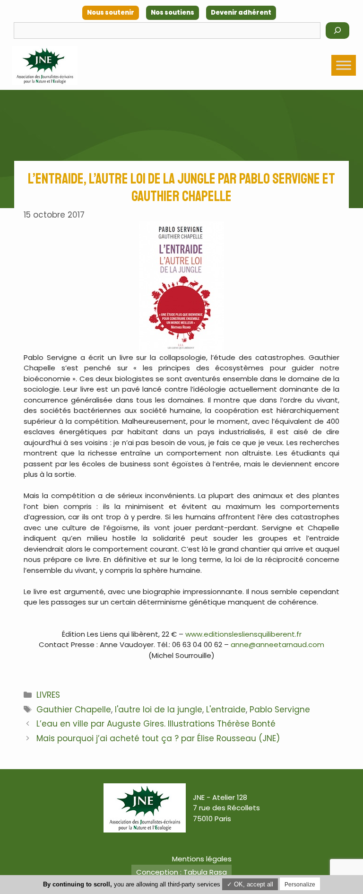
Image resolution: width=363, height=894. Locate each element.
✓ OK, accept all (250, 884)
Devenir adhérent (241, 12)
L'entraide (226, 709)
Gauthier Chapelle (73, 709)
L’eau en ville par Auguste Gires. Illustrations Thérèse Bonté (156, 723)
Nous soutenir (110, 12)
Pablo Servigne (280, 709)
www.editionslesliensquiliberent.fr (243, 634)
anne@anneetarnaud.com (277, 644)
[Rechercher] (337, 30)
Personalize (300, 884)
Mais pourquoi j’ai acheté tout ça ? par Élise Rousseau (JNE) (158, 738)
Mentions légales (202, 859)
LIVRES (48, 695)
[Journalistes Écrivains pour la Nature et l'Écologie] (45, 65)
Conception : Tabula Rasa (181, 872)
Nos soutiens (172, 12)
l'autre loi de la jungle (158, 709)
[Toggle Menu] (343, 65)
